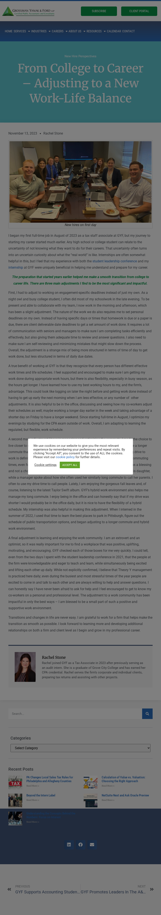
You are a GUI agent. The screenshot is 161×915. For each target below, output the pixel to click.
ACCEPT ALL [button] (69, 465)
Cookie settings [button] (45, 465)
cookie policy (65, 457)
